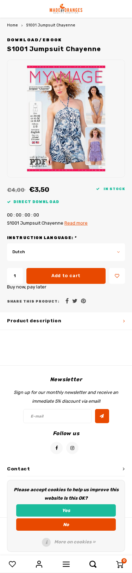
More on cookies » (74, 541)
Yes (66, 510)
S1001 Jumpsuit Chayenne (50, 25)
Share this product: (33, 301)
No (66, 524)
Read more (76, 223)
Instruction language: (41, 238)
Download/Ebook (34, 39)
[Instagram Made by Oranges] (72, 448)
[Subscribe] (102, 416)
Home (12, 25)
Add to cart (66, 275)
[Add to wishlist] (117, 276)
